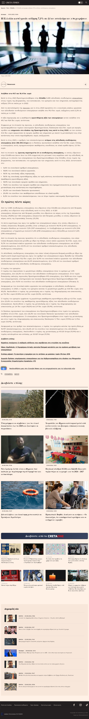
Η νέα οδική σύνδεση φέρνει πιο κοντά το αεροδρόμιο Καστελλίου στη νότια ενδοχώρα (44, 686)
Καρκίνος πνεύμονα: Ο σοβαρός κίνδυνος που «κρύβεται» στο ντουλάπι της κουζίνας (35, 343)
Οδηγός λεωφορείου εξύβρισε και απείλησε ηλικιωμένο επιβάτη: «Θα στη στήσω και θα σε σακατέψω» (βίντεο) (77, 588)
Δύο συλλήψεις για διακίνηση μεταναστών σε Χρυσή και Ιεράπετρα (21, 515)
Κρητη (21, 616)
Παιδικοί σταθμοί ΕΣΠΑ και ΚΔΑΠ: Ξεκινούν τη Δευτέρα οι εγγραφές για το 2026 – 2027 (66, 470)
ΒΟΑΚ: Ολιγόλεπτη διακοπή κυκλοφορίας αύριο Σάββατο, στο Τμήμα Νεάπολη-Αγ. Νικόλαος (46, 675)
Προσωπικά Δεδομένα (21, 705)
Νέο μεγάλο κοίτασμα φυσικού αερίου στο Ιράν (33, 586)
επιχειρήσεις (77, 98)
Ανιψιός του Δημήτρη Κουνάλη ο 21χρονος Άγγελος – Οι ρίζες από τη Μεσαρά (42, 618)
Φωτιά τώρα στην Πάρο (8, 585)
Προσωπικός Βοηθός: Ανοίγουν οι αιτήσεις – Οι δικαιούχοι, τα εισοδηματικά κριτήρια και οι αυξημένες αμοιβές (66, 517)
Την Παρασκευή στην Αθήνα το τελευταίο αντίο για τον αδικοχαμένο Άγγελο (41, 664)
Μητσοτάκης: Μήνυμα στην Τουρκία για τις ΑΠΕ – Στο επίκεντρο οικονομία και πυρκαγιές (45, 652)
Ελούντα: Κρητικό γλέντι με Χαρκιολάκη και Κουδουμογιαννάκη (10, 560)
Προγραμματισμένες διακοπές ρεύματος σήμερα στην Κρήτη (36, 641)
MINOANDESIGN (83, 715)
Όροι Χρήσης (35, 705)
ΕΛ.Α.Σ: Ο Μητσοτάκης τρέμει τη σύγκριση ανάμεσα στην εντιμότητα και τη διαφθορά (33, 560)
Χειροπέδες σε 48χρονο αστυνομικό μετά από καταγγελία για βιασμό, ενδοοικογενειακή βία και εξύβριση (66, 426)
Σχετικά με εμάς (46, 705)
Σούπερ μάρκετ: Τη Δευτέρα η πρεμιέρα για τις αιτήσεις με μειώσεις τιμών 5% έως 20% (35, 354)
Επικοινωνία (57, 705)
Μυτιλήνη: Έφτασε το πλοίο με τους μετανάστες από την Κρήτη (77, 560)
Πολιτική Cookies (6, 705)
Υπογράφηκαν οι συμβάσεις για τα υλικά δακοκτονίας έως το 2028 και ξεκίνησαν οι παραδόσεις (20, 426)
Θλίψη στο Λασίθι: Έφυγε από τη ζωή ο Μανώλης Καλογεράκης (55, 587)
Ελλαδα (3, 14)
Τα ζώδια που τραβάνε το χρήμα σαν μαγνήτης (54, 560)
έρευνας (26, 108)
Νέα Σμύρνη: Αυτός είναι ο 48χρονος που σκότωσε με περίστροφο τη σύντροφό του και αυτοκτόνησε (21, 471)
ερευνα (16, 374)
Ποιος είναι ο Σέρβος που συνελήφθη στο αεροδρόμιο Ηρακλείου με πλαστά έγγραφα (44, 629)
